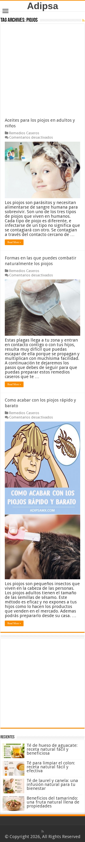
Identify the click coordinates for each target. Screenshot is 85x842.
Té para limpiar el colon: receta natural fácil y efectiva (51, 766)
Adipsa (42, 6)
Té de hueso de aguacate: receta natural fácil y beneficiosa (52, 749)
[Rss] (42, 831)
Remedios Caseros (24, 133)
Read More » (14, 242)
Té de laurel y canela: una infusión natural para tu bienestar (52, 784)
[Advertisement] (42, 72)
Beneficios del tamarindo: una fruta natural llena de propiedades (53, 802)
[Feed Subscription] (83, 20)
